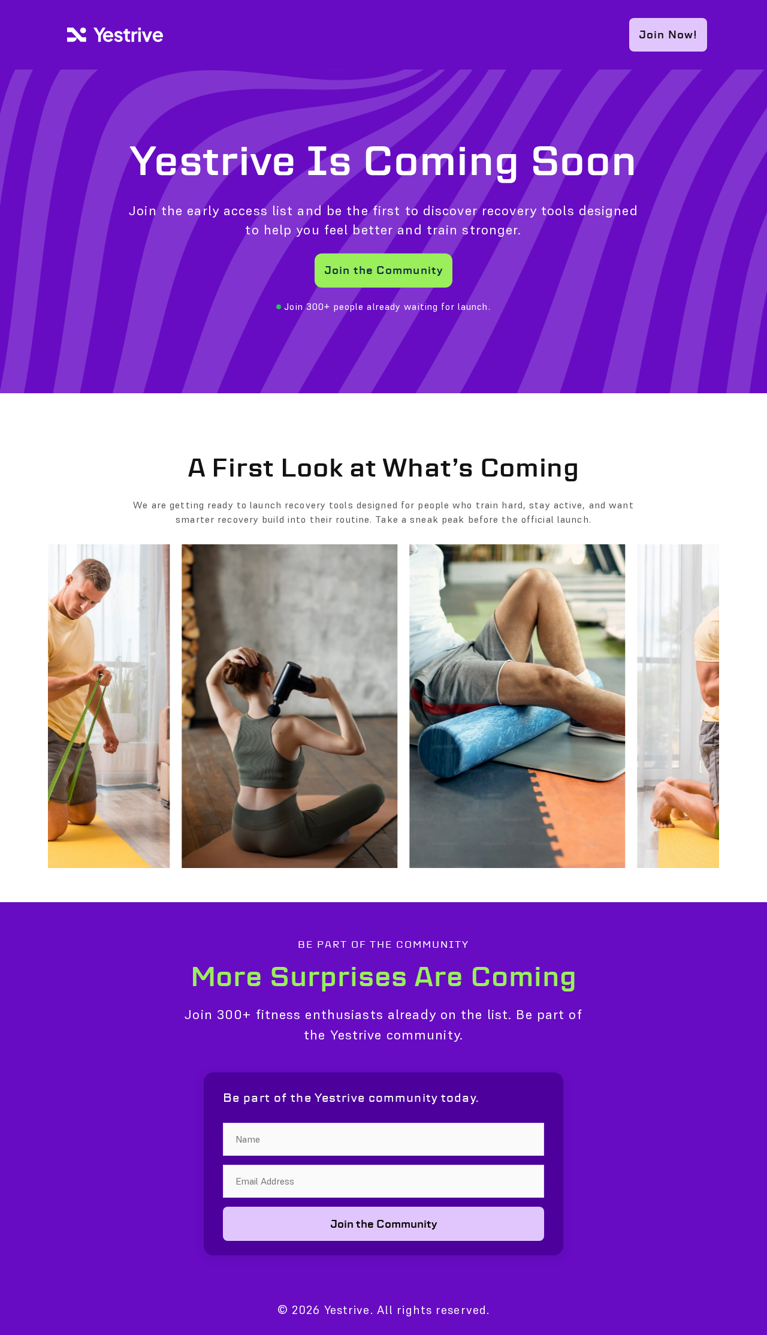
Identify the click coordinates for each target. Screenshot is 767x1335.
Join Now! (668, 34)
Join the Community (383, 270)
